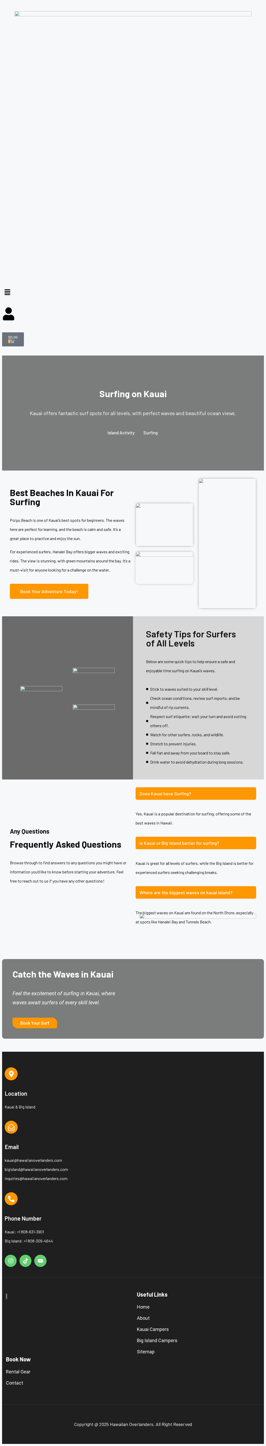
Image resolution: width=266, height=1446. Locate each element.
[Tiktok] (25, 1261)
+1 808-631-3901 (30, 1231)
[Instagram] (11, 1261)
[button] (133, 292)
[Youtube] (40, 1261)
